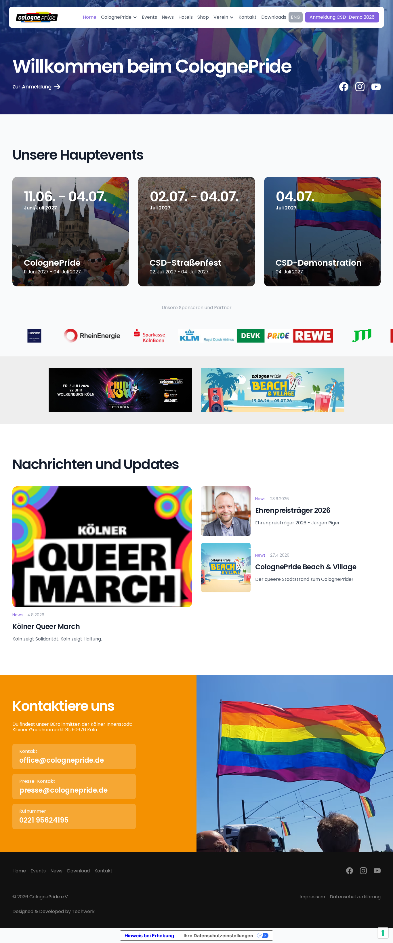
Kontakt (103, 871)
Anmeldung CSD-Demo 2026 (342, 17)
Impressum (312, 896)
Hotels (185, 17)
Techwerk (83, 911)
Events (38, 871)
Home (19, 871)
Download (78, 871)
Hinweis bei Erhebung (149, 935)
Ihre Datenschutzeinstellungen (218, 935)
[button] (119, 17)
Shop (203, 17)
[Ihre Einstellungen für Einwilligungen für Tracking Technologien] (382, 932)
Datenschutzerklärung (355, 896)
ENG (295, 17)
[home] (37, 17)
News (56, 871)
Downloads (273, 17)
